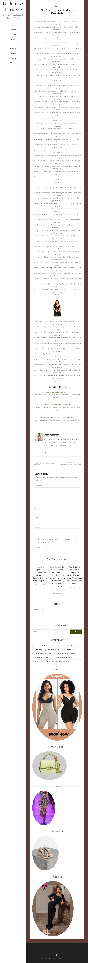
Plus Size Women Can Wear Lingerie (57, 392)
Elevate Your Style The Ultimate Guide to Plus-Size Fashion (54, 650)
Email (37, 518)
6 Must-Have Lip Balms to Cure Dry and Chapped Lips (52, 661)
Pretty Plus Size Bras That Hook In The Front (44, 464)
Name (37, 508)
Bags (56, 6)
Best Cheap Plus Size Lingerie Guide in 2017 (57, 405)
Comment (39, 486)
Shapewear (13, 63)
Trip (13, 44)
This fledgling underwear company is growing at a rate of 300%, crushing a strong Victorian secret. (74, 575)
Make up (13, 49)
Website (38, 527)
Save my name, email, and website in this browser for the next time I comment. (56, 540)
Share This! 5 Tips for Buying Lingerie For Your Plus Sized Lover (70, 464)
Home (13, 25)
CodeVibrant (69, 958)
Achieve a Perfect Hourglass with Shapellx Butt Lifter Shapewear (56, 646)
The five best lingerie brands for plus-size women (57, 418)
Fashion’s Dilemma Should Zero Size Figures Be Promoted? (55, 654)
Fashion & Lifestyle (13, 6)
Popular (13, 58)
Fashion (13, 30)
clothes (13, 53)
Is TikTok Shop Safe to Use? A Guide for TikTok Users (52, 657)
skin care (13, 39)
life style (13, 35)
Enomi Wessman (51, 435)
